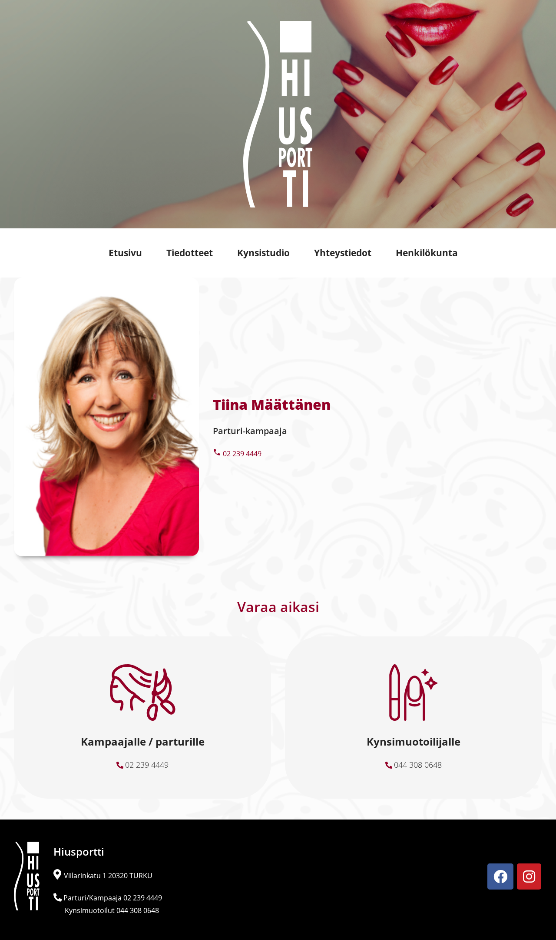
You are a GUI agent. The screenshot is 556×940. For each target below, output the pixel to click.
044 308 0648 (418, 764)
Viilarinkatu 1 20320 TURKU (108, 875)
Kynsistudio (263, 253)
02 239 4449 (242, 453)
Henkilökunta (427, 253)
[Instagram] (529, 876)
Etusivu (125, 253)
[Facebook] (500, 876)
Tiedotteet (189, 253)
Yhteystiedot (342, 253)
